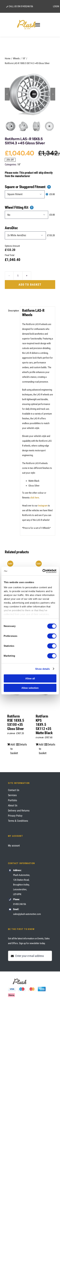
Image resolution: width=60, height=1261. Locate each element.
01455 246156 (19, 904)
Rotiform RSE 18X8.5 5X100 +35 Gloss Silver (15, 722)
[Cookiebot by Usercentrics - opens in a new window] (42, 571)
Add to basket (30, 284)
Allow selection (30, 688)
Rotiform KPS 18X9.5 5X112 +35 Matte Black (44, 724)
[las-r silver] (30, 94)
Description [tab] (13, 310)
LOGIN (56, 6)
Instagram (43, 505)
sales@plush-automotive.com (27, 914)
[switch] (51, 636)
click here (34, 497)
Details (21, 744)
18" (19, 164)
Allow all (30, 678)
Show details (42, 668)
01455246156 (27, 6)
